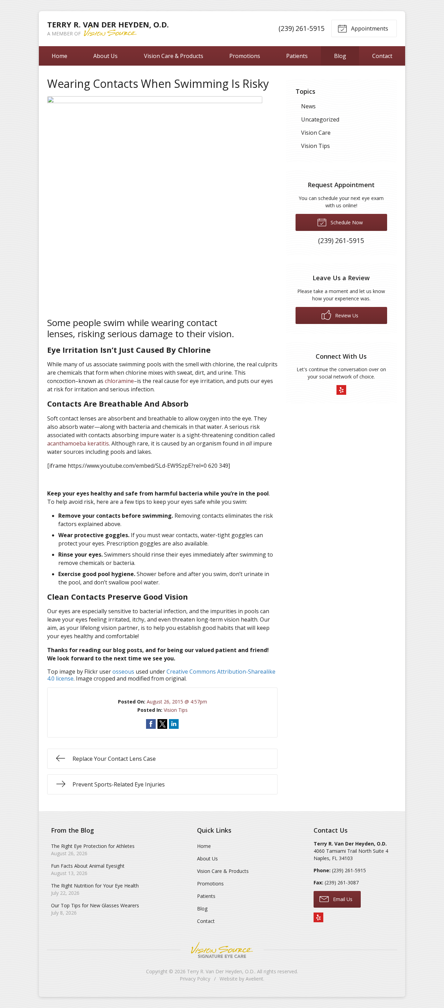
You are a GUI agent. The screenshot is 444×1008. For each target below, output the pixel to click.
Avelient (254, 978)
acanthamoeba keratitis (78, 443)
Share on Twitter (162, 724)
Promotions (244, 56)
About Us (105, 56)
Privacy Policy (195, 978)
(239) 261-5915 (302, 28)
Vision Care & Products (173, 56)
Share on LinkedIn (174, 724)
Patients (297, 56)
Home (59, 56)
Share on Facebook (151, 724)
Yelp (341, 390)
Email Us (342, 899)
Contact (382, 56)
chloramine (119, 381)
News (308, 106)
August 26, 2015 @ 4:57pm (177, 701)
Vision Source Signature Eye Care (222, 950)
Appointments (369, 28)
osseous (123, 671)
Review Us (346, 315)
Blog (340, 56)
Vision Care (316, 132)
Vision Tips (176, 710)
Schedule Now (346, 222)
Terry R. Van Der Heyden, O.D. (221, 971)
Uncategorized (320, 119)
